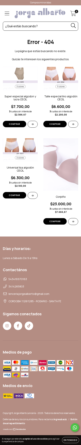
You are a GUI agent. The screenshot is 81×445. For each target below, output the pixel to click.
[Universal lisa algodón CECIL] (33, 195)
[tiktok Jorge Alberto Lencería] (29, 326)
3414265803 (16, 286)
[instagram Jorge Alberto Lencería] (7, 326)
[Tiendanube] (14, 429)
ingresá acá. (60, 419)
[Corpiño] (73, 221)
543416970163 (17, 279)
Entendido (70, 440)
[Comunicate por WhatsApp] (75, 427)
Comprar (14, 124)
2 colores (20, 86)
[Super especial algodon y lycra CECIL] (33, 124)
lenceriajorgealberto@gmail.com (28, 294)
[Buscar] (73, 25)
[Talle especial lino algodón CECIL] (73, 124)
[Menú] (7, 13)
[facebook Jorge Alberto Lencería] (18, 326)
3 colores (61, 86)
